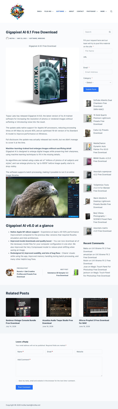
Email (85, 67)
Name (21, 352)
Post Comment (24, 387)
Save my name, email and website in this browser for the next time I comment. (47, 381)
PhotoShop (91, 11)
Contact (80, 11)
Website (80, 352)
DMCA (39, 11)
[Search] (111, 11)
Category (87, 78)
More (102, 11)
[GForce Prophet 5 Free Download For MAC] (95, 307)
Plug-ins (47, 11)
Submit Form (91, 89)
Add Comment (24, 360)
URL (85, 57)
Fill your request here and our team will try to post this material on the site (96, 43)
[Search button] (110, 32)
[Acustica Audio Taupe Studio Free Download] (58, 307)
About (71, 11)
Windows (41, 38)
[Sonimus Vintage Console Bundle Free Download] (22, 307)
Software (60, 11)
